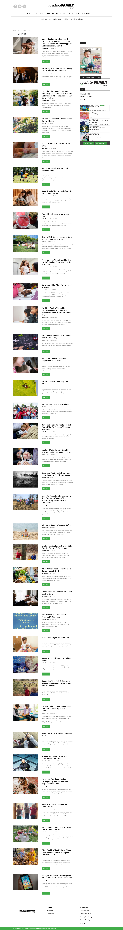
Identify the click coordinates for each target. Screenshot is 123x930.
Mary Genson (44, 173)
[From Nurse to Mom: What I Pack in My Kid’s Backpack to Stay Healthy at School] (25, 266)
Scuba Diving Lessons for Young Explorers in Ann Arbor (55, 757)
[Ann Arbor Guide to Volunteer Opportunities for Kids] (25, 365)
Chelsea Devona (45, 73)
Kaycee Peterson (45, 266)
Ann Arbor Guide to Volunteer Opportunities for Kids (54, 359)
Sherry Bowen (45, 195)
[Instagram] (20, 6)
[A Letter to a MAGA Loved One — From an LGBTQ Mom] (25, 621)
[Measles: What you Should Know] (25, 644)
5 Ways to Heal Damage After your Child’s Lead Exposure (56, 828)
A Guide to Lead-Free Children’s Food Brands (55, 805)
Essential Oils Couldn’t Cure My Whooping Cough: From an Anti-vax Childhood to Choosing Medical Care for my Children (57, 94)
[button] (97, 14)
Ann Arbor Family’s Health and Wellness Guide (55, 169)
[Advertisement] (95, 158)
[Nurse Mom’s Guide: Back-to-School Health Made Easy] (25, 342)
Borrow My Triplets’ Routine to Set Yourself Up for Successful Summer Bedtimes (57, 427)
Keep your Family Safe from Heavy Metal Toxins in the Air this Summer (57, 474)
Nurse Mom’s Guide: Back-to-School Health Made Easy (56, 336)
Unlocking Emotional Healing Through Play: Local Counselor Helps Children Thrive (55, 781)
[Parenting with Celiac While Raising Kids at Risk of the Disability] (25, 75)
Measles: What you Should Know (55, 637)
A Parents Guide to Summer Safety (56, 525)
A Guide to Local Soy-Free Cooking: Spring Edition (57, 119)
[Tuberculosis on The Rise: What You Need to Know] (25, 598)
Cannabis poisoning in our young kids (55, 215)
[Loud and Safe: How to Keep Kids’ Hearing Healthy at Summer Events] (25, 456)
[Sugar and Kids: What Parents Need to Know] (25, 291)
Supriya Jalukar (45, 289)
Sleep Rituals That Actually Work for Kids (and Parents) (57, 192)
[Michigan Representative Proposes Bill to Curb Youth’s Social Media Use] (25, 882)
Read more (45, 61)
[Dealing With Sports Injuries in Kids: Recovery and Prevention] (25, 243)
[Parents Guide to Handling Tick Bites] (25, 388)
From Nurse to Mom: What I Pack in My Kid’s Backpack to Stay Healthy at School (56, 262)
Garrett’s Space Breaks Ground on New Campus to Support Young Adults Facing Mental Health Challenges (56, 499)
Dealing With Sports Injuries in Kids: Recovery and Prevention (57, 238)
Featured (20, 30)
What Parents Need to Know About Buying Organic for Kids (56, 569)
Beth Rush (44, 123)
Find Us (82, 99)
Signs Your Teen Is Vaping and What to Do (57, 734)
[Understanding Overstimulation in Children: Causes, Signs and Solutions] (25, 712)
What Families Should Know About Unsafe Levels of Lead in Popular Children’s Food (56, 852)
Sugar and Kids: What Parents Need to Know (57, 286)
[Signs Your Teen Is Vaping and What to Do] (25, 740)
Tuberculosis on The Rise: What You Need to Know (57, 592)
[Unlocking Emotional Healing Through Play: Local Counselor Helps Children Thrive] (25, 785)
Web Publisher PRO (51, 928)
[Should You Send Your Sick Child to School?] (25, 664)
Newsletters (85, 94)
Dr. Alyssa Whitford (46, 48)
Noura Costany (45, 148)
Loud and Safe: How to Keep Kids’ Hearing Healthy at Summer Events (56, 451)
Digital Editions (86, 97)
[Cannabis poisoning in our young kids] (25, 220)
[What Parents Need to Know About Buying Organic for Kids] (25, 575)
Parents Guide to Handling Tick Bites (55, 382)
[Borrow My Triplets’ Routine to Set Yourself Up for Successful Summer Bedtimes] (25, 431)
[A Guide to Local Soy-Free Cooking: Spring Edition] (25, 125)
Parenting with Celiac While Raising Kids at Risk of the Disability (57, 69)
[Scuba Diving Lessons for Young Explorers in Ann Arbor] (25, 762)
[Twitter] (24, 6)
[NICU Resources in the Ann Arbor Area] (25, 150)
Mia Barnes (44, 241)
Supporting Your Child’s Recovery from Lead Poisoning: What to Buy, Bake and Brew (56, 683)
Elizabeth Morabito (46, 761)
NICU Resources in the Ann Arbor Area (56, 144)
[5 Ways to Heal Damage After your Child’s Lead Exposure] (25, 833)
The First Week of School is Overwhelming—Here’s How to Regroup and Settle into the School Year (56, 311)
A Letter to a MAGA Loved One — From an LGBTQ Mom (55, 615)
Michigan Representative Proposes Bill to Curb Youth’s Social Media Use (57, 876)
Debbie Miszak (45, 363)
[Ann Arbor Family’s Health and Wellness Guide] (25, 175)
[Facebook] (15, 6)
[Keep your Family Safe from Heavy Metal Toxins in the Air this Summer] (25, 479)
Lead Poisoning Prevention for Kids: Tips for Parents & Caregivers (57, 547)
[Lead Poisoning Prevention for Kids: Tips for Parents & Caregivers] (25, 552)
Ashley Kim (44, 406)
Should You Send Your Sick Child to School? (56, 659)
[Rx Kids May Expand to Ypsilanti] (25, 411)
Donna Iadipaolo (45, 505)
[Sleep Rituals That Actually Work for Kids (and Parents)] (25, 197)
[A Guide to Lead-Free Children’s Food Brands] (25, 811)
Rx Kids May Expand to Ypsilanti (55, 404)
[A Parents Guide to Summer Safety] (25, 531)
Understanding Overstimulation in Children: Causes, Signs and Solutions (56, 708)
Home (15, 30)
